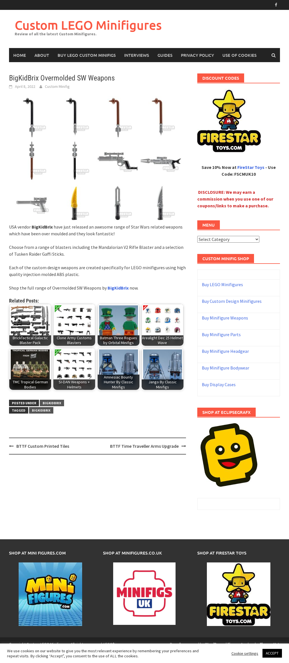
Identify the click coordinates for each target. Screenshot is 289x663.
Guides (164, 55)
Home (19, 55)
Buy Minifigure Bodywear (225, 368)
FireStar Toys (250, 167)
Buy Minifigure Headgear (225, 351)
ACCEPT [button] (272, 653)
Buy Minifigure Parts (221, 334)
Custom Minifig (57, 86)
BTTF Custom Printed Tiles (42, 446)
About (41, 55)
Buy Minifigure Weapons (225, 318)
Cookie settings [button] (244, 653)
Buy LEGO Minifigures (222, 284)
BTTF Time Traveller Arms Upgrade (144, 446)
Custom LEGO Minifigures (88, 25)
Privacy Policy (197, 55)
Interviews (136, 55)
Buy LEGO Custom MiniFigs (87, 55)
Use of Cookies (239, 55)
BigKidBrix (52, 403)
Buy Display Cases (219, 384)
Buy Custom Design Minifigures (232, 301)
